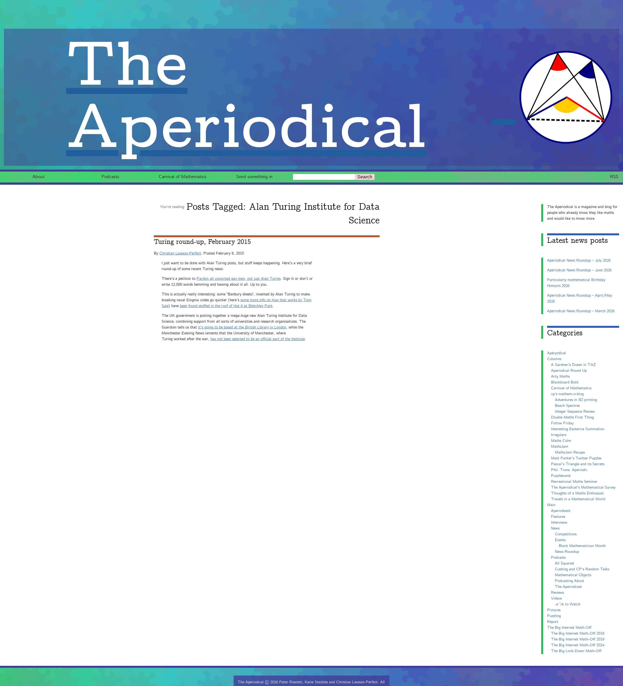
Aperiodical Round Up (569, 370)
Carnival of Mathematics (182, 177)
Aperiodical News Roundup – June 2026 (579, 270)
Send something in (254, 177)
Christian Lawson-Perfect (180, 253)
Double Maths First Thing (572, 417)
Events (560, 540)
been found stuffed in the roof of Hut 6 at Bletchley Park (226, 306)
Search (364, 176)
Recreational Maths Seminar (574, 481)
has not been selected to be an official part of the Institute (258, 339)
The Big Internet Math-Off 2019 (577, 639)
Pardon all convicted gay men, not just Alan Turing (239, 278)
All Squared (564, 563)
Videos (556, 598)
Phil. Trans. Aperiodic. (569, 470)
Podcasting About (569, 581)
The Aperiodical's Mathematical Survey (583, 487)
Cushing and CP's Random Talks (582, 569)
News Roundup (567, 551)
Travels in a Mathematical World (578, 499)
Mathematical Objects (573, 575)
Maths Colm (561, 441)
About (38, 177)
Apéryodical (556, 353)
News (555, 528)
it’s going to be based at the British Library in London (242, 327)
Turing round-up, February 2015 (202, 242)
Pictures (553, 610)
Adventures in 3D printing (576, 400)
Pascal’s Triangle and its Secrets (577, 464)
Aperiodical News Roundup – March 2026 (580, 311)
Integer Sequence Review (575, 411)
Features (558, 516)
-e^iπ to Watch (567, 604)
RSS (614, 177)
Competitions (566, 534)
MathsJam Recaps (570, 452)
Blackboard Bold (564, 382)
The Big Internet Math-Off (569, 627)
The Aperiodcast (568, 587)
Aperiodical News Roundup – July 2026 (579, 260)
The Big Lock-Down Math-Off (576, 651)
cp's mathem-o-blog (567, 394)
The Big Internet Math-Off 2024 (577, 645)
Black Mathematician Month (582, 546)
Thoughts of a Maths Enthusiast (577, 493)
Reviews (557, 592)
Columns (554, 359)
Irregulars (558, 435)
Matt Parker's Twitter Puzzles (576, 458)
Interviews (559, 522)
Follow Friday (562, 423)
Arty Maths (560, 376)
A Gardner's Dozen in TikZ (573, 365)
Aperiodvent (560, 511)
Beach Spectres (567, 405)
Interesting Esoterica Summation (577, 429)
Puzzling (554, 616)
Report (552, 622)
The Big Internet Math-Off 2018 (577, 633)
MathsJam (559, 446)
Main (551, 505)
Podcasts (110, 177)
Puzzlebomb (561, 476)
